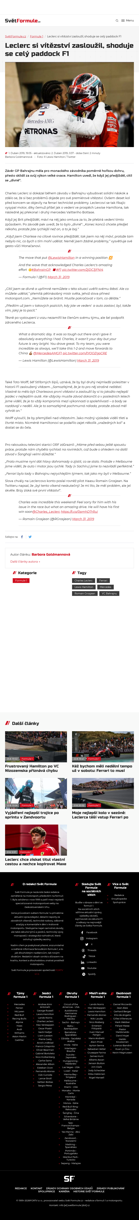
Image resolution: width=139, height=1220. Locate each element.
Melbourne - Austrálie (71, 1082)
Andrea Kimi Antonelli (45, 1005)
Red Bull (19, 1015)
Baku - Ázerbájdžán (71, 1027)
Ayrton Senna (96, 1045)
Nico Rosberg (96, 1022)
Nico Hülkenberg (45, 1057)
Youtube (91, 968)
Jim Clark (96, 1066)
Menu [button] (130, 20)
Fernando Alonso (45, 1071)
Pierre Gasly (45, 1039)
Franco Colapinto (45, 1046)
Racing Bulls (19, 1018)
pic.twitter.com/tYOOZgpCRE (85, 353)
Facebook (91, 932)
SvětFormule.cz (15, 36)
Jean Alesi (122, 1007)
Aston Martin (19, 1036)
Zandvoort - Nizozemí (71, 1139)
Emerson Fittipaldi (97, 1027)
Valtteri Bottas (45, 1082)
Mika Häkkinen (96, 1074)
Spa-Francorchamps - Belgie (71, 1125)
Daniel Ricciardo (122, 1004)
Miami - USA (71, 1087)
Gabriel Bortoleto (45, 1053)
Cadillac (19, 1040)
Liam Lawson (45, 1035)
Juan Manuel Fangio (96, 1033)
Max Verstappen (45, 1024)
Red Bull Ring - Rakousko (71, 1108)
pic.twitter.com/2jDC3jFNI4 (82, 270)
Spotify (92, 974)
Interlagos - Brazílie (71, 1049)
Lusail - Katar (71, 1070)
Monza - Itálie (70, 1103)
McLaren (19, 1011)
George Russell (45, 1010)
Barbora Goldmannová (18, 156)
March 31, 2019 (59, 277)
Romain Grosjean (85, 593)
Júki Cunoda (45, 1074)
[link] (117, 20)
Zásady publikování (110, 1188)
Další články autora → (25, 561)
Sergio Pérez (45, 1085)
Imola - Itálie (71, 1044)
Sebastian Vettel (97, 1049)
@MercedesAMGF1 (47, 353)
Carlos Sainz (45, 1060)
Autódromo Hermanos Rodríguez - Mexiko (70, 1014)
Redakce (119, 895)
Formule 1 (36, 36)
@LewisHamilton (61, 258)
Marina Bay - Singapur (71, 1075)
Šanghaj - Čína (71, 1113)
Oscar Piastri (45, 1028)
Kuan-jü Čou (122, 1049)
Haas (19, 1025)
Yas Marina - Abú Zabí (71, 1133)
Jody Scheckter (96, 1070)
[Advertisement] (69, 7)
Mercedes (105, 587)
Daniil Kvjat (122, 1035)
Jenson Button (96, 1063)
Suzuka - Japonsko (71, 1056)
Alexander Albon (45, 1064)
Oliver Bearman (45, 1049)
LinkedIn (92, 962)
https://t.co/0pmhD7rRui (79, 512)
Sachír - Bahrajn (71, 1022)
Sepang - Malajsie (71, 1163)
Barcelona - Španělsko (71, 1033)
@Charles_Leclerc (46, 512)
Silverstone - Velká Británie (71, 1118)
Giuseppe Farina (96, 1052)
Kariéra (64, 1191)
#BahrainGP (41, 270)
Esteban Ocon (45, 1067)
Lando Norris (45, 1017)
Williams (19, 1032)
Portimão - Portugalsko (71, 1152)
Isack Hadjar (45, 1032)
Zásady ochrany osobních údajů (69, 1188)
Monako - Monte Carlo (71, 1092)
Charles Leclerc (84, 580)
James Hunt (96, 1056)
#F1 (58, 270)
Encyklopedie (119, 898)
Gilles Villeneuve (122, 1018)
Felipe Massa (122, 1025)
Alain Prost (97, 1041)
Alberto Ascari (96, 1059)
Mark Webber (122, 1022)
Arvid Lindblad (45, 1042)
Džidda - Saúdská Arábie (71, 1040)
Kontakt (36, 1188)
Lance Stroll (45, 1078)
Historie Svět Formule (88, 1191)
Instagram (92, 938)
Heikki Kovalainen (122, 1040)
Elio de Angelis (122, 1015)
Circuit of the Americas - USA (71, 1005)
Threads (91, 950)
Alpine (19, 1022)
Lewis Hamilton (84, 587)
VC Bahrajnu (109, 593)
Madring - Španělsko (71, 1145)
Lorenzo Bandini (122, 1045)
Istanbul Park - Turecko (71, 1158)
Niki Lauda (97, 1018)
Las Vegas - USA (71, 1067)
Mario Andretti (97, 1038)
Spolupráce (119, 902)
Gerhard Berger (122, 1011)
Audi (19, 1029)
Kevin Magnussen (122, 1052)
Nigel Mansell (96, 1077)
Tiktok (91, 956)
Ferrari (103, 580)
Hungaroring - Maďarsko (71, 1062)
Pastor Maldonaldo (122, 1030)
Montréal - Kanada (71, 1098)
